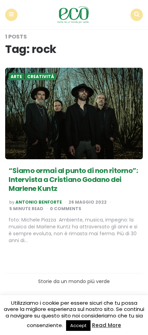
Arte (16, 76)
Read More (106, 325)
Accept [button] (78, 325)
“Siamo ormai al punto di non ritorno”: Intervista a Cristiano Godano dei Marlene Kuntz (73, 179)
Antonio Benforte (38, 202)
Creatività (40, 76)
